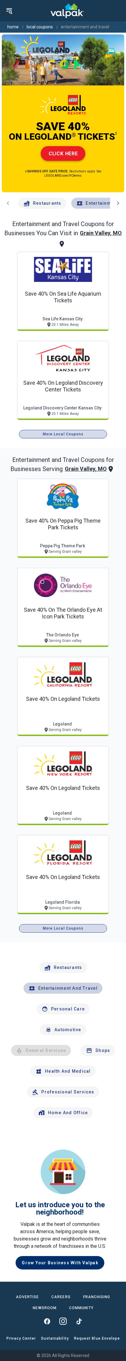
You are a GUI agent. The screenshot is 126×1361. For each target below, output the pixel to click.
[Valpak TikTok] (78, 1321)
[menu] (9, 10)
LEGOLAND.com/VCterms (63, 176)
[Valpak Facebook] (47, 1321)
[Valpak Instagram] (63, 1321)
